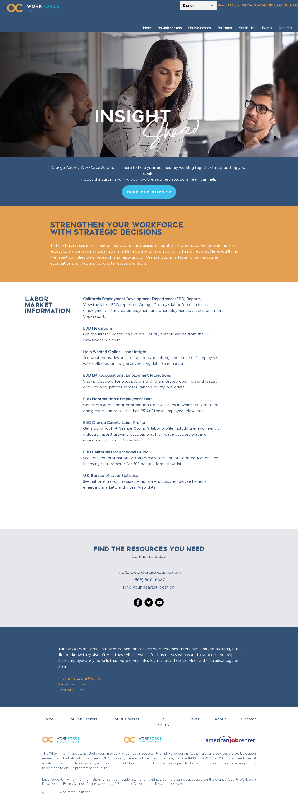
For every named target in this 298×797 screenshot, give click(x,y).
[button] (169, 28)
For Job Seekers (83, 719)
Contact (248, 719)
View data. (176, 387)
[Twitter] (148, 602)
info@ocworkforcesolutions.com (148, 572)
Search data (172, 363)
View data (174, 463)
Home (47, 719)
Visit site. (113, 340)
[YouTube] (159, 602)
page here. (176, 784)
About (220, 719)
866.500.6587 (229, 5)
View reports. (95, 316)
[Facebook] (138, 602)
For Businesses (126, 719)
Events (193, 719)
